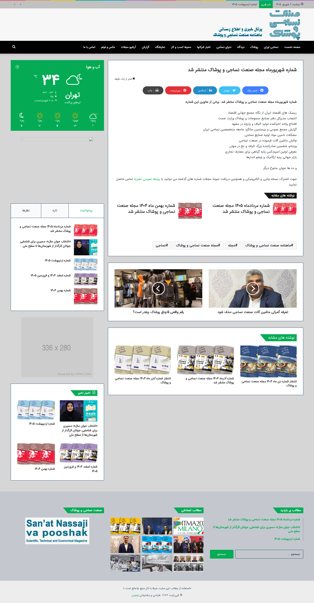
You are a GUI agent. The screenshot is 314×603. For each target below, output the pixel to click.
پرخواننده (86, 210)
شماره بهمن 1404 (61, 290)
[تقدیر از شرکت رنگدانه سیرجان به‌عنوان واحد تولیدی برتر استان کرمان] (189, 544)
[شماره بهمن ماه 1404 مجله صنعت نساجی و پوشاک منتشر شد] (190, 211)
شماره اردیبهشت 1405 (244, 4)
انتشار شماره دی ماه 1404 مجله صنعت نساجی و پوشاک (269, 383)
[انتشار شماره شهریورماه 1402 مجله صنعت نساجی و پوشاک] (125, 526)
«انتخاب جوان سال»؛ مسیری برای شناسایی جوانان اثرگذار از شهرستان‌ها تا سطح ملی (45, 243)
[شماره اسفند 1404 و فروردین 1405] (85, 279)
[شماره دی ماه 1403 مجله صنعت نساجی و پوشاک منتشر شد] (157, 544)
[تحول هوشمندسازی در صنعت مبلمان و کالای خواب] (157, 563)
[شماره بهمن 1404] (85, 296)
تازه (55, 210)
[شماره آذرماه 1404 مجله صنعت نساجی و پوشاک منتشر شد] (205, 360)
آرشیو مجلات (128, 47)
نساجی (161, 245)
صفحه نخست (292, 47)
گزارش (145, 47)
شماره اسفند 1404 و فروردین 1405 (51, 275)
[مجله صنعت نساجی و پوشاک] (257, 25)
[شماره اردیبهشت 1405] (85, 264)
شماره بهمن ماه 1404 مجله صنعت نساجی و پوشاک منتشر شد (146, 208)
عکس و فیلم (108, 47)
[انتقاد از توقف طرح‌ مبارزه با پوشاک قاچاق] (157, 526)
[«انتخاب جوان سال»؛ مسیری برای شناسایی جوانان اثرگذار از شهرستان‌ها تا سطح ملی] (85, 247)
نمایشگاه (160, 47)
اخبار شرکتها (203, 47)
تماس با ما (89, 47)
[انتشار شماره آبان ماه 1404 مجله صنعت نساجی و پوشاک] (142, 360)
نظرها (26, 210)
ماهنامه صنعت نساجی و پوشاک (268, 245)
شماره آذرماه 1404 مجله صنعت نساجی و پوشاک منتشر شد (210, 380)
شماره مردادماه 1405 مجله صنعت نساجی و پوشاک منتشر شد (241, 208)
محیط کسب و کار (181, 47)
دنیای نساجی (223, 47)
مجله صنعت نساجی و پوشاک (197, 245)
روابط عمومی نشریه (147, 179)
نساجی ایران (271, 47)
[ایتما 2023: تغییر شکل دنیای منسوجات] (189, 526)
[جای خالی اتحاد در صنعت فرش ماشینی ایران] (125, 544)
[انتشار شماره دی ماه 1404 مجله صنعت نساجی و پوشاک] (268, 361)
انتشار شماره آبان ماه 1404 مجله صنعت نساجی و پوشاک (143, 380)
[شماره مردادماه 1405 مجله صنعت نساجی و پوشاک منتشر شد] (284, 209)
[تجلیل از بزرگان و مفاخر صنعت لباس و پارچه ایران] (189, 563)
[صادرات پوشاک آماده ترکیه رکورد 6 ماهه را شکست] (125, 563)
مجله (231, 245)
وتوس (135, 595)
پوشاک (254, 47)
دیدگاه (240, 47)
